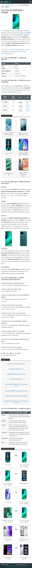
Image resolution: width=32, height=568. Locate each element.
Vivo (16, 5)
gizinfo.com (12, 564)
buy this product (11, 49)
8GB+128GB (20, 51)
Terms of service (14, 566)
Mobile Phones (10, 5)
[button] (3, 21)
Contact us (23, 566)
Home (2, 5)
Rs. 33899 (26, 49)
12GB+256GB (4, 53)
